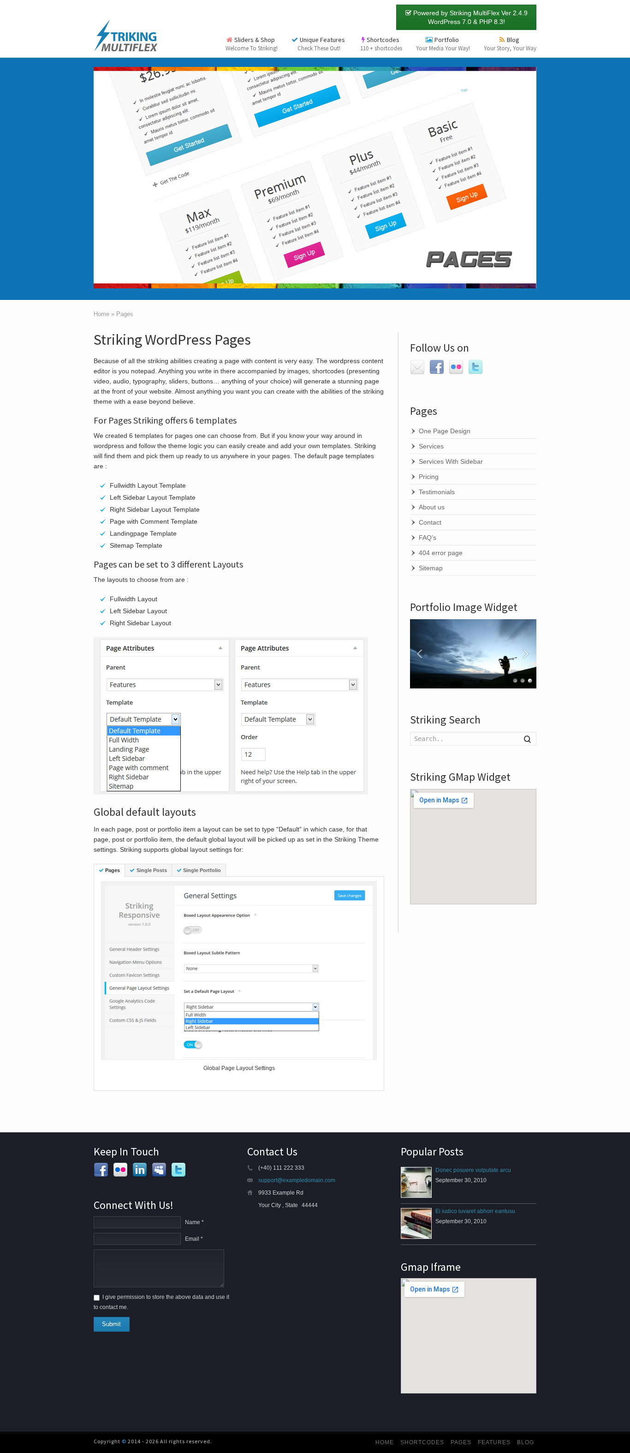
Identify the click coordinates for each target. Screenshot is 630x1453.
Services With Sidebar (451, 461)
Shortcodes (381, 44)
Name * (194, 1222)
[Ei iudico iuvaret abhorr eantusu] (416, 1223)
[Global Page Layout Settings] (239, 970)
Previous (419, 654)
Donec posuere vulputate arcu (473, 1170)
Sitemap (431, 568)
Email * (194, 1239)
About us (432, 507)
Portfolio (443, 44)
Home (384, 1442)
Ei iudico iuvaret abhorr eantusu (475, 1211)
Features (494, 1442)
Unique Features (321, 44)
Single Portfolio (202, 870)
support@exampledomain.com (296, 1180)
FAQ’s (427, 537)
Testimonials (437, 492)
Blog (510, 44)
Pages (112, 870)
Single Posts (152, 870)
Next (527, 654)
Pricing (429, 476)
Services (431, 446)
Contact (430, 522)
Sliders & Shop (252, 44)
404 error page (441, 552)
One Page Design (444, 431)
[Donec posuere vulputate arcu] (416, 1182)
